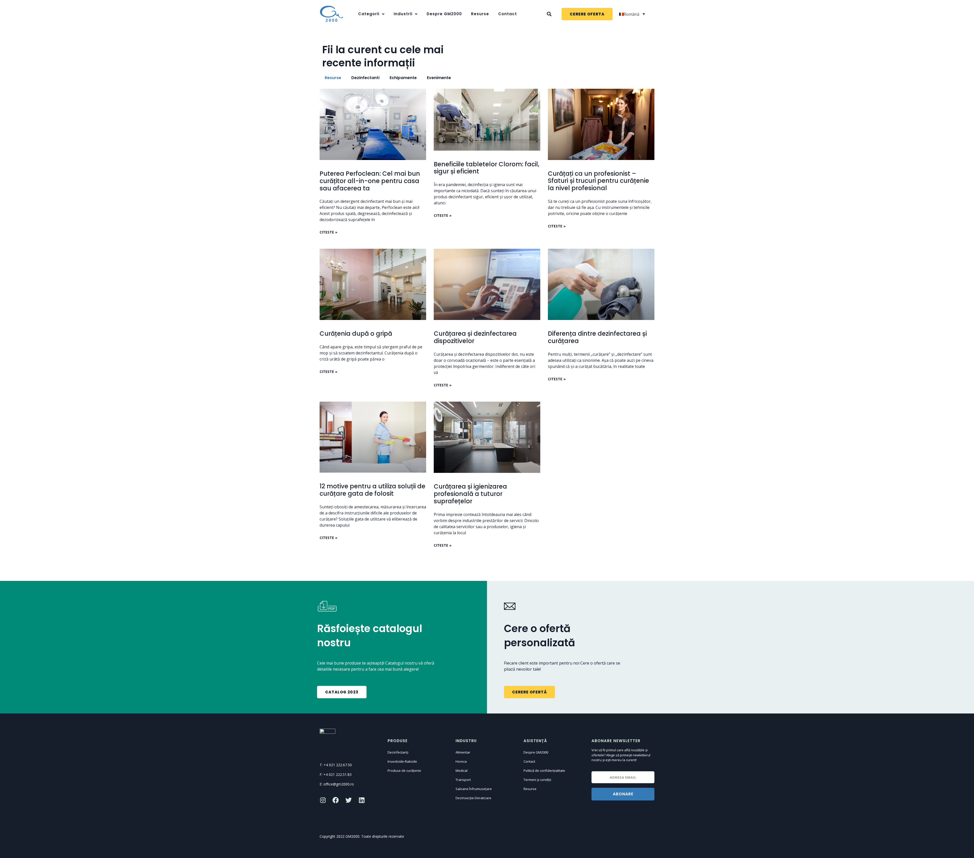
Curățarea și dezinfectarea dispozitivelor (475, 337)
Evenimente (439, 78)
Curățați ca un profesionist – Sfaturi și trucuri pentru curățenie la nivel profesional (598, 180)
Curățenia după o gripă (356, 333)
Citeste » (328, 232)
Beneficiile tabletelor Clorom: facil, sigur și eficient (486, 168)
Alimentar (463, 752)
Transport (463, 779)
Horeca (461, 761)
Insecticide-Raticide (402, 761)
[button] (587, 14)
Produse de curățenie (404, 770)
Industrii (403, 13)
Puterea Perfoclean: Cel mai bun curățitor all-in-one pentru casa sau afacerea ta (370, 180)
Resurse (480, 13)
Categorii (368, 13)
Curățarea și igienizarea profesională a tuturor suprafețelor (470, 493)
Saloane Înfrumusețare (474, 788)
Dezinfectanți (398, 752)
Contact (507, 13)
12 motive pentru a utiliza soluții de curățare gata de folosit (372, 490)
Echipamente (403, 78)
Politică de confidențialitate (544, 770)
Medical (461, 770)
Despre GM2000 (444, 13)
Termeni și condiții (537, 779)
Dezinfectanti (365, 78)
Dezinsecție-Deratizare (473, 798)
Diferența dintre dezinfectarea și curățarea (597, 337)
